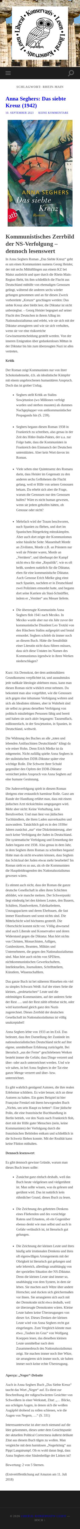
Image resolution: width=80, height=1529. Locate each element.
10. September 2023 (20, 112)
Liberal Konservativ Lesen (43, 1516)
